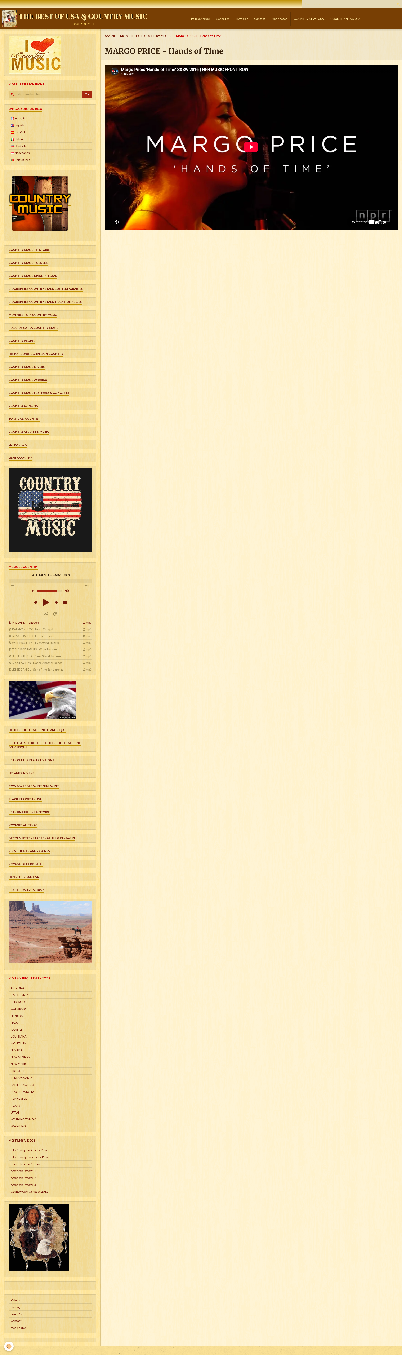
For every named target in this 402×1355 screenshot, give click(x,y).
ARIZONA (17, 988)
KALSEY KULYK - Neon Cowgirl (32, 629)
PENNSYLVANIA (21, 1078)
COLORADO (19, 1008)
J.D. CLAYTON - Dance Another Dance (37, 663)
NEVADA (17, 1050)
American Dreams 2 (23, 1177)
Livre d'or (242, 19)
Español (19, 132)
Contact (259, 19)
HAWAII (16, 1022)
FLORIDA (17, 1015)
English (19, 125)
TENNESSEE (19, 1098)
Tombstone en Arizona (25, 1164)
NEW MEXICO (20, 1057)
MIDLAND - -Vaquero (26, 622)
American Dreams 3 (23, 1184)
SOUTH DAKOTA (22, 1091)
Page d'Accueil (200, 19)
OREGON (17, 1071)
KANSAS (16, 1029)
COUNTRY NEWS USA (309, 19)
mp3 (89, 622)
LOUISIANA (19, 1036)
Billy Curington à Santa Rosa (29, 1150)
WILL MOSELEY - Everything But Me (36, 642)
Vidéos (15, 1300)
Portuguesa (22, 159)
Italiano (19, 139)
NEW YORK (18, 1064)
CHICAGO (18, 1002)
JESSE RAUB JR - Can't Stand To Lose (36, 656)
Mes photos (279, 19)
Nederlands (22, 153)
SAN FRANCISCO (22, 1085)
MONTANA (18, 1043)
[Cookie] (9, 1346)
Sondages (222, 19)
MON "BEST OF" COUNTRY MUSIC (145, 36)
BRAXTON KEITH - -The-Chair (32, 636)
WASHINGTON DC (23, 1119)
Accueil (110, 36)
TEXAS (15, 1105)
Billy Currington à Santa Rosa (29, 1157)
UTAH (15, 1112)
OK (87, 94)
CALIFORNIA (19, 995)
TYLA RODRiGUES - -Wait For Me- (34, 649)
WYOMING (18, 1126)
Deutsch (20, 146)
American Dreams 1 (23, 1171)
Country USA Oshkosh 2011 (29, 1191)
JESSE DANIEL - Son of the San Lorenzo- (38, 669)
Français (19, 118)
